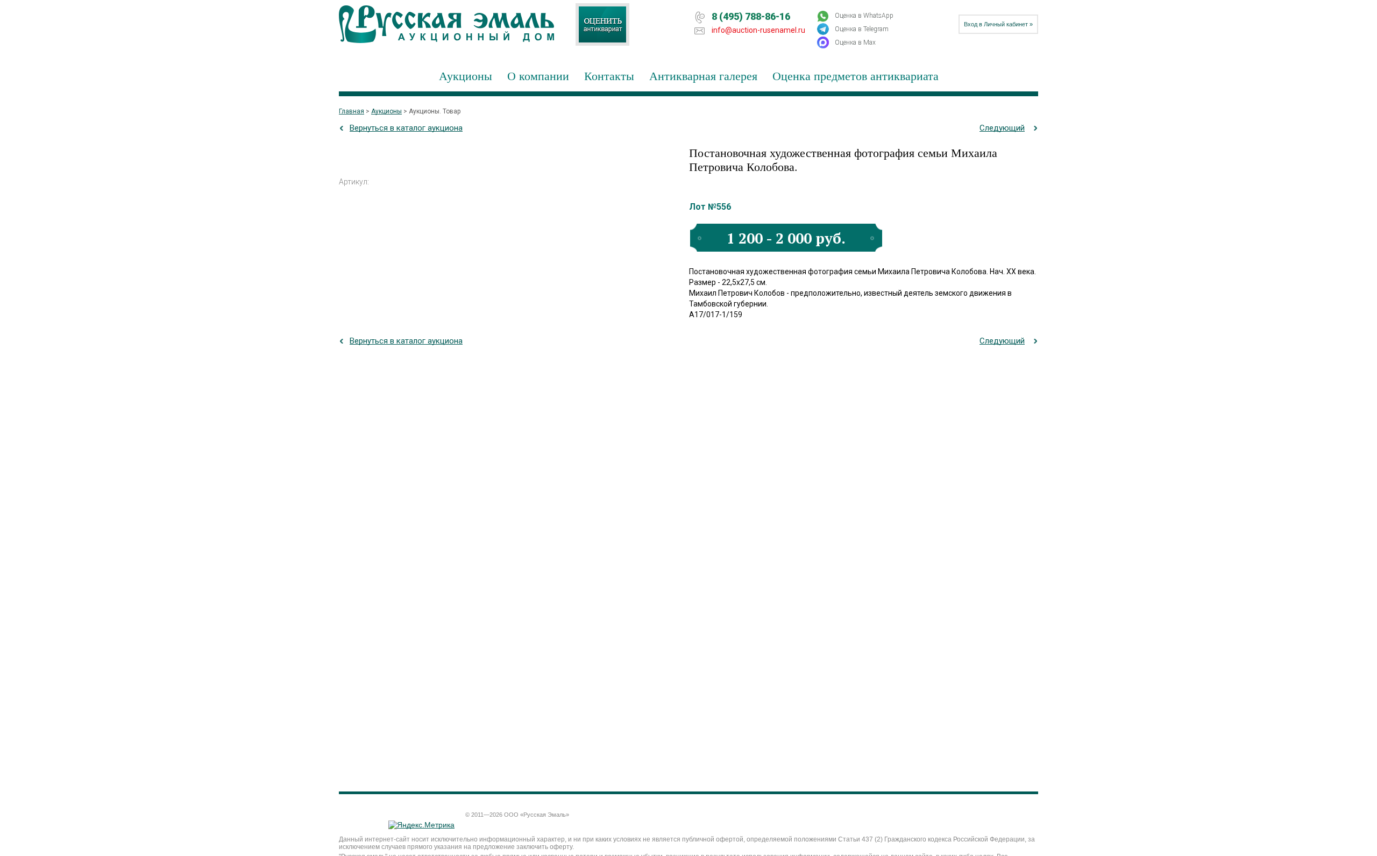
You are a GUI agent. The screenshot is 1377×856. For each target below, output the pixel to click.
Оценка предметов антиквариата (855, 75)
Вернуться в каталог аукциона (406, 128)
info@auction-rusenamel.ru (758, 30)
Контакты (609, 75)
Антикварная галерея (703, 75)
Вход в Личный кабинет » (998, 24)
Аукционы (465, 75)
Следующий (1002, 128)
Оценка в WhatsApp (864, 15)
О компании (538, 75)
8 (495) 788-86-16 (751, 16)
